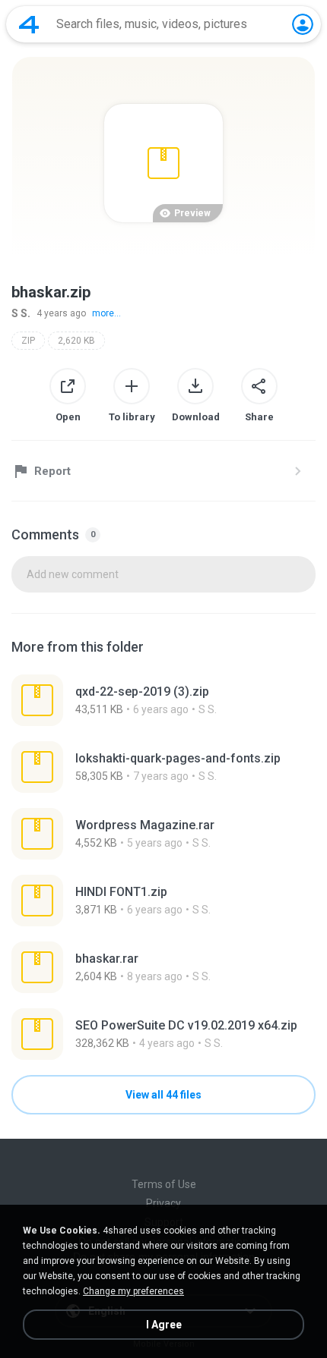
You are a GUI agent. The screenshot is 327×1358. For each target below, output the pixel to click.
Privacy (163, 1203)
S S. (20, 313)
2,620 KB (76, 340)
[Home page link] (29, 24)
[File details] (163, 700)
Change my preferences (133, 1291)
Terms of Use (164, 1184)
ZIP (28, 340)
